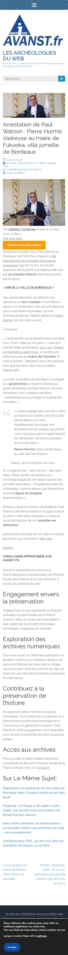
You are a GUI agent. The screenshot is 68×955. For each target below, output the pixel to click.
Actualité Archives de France (24, 169)
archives (12, 162)
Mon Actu (46, 538)
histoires (32, 162)
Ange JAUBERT (15, 172)
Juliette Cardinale (22, 229)
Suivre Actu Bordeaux (24, 245)
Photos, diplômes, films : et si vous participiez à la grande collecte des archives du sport (50, 874)
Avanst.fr (43, 767)
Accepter (12, 947)
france (22, 162)
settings (42, 936)
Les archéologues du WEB (29, 56)
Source (8, 548)
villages (51, 162)
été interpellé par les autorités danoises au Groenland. (29, 260)
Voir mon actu (12, 238)
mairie (42, 162)
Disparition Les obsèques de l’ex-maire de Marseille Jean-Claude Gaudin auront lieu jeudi (34, 792)
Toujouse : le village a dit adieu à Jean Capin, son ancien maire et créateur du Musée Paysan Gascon (31, 810)
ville (5, 166)
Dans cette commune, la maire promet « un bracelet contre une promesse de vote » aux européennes (33, 828)
